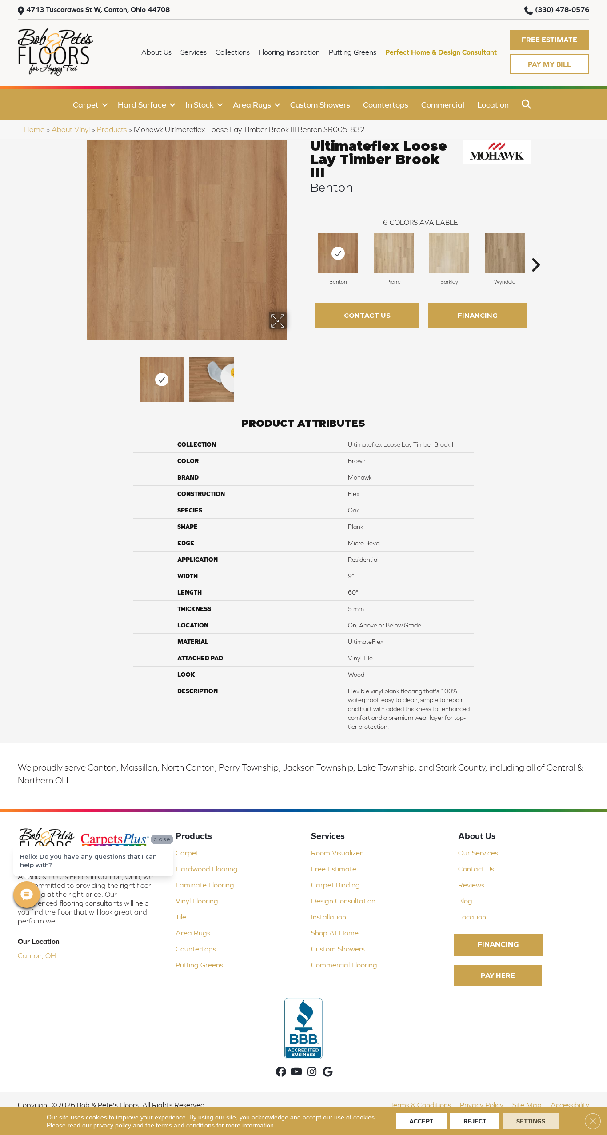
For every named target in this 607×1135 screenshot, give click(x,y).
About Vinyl (71, 129)
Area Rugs (252, 104)
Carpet (86, 104)
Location (493, 104)
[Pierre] (393, 253)
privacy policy (112, 1125)
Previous (80, 375)
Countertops (385, 104)
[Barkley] (449, 253)
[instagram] (312, 1072)
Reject (474, 1121)
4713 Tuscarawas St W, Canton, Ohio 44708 (98, 9)
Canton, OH (37, 955)
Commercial (442, 104)
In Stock (199, 104)
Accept (421, 1121)
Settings (530, 1121)
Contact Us (367, 315)
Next (292, 375)
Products (112, 129)
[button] (549, 40)
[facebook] (281, 1072)
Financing (478, 315)
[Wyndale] (505, 253)
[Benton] (338, 253)
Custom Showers (320, 104)
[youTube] (296, 1072)
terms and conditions (185, 1125)
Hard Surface (142, 104)
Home (34, 129)
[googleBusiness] (327, 1072)
